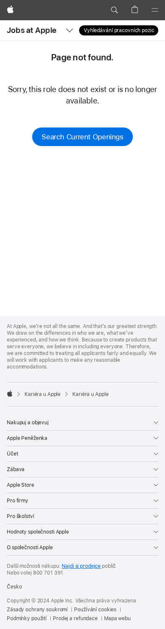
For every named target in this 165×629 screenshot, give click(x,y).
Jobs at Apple (31, 30)
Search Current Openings (82, 137)
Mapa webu (117, 618)
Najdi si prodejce (81, 566)
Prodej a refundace (75, 618)
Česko (14, 587)
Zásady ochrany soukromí (37, 610)
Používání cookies (95, 610)
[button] (114, 10)
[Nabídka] (155, 10)
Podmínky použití (27, 618)
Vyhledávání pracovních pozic (119, 30)
